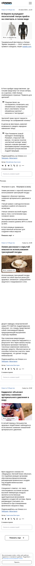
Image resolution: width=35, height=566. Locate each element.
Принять (16, 562)
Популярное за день (8, 186)
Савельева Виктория (13, 365)
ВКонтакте (13, 158)
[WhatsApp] (17, 165)
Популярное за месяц (24, 186)
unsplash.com (11, 270)
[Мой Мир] (20, 165)
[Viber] (14, 165)
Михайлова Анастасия (13, 162)
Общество (11, 10)
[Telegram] (8, 165)
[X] (11, 165)
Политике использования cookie (13, 558)
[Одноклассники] (5, 165)
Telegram (4, 158)
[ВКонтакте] (2, 165)
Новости (4, 10)
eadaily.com (26, 46)
